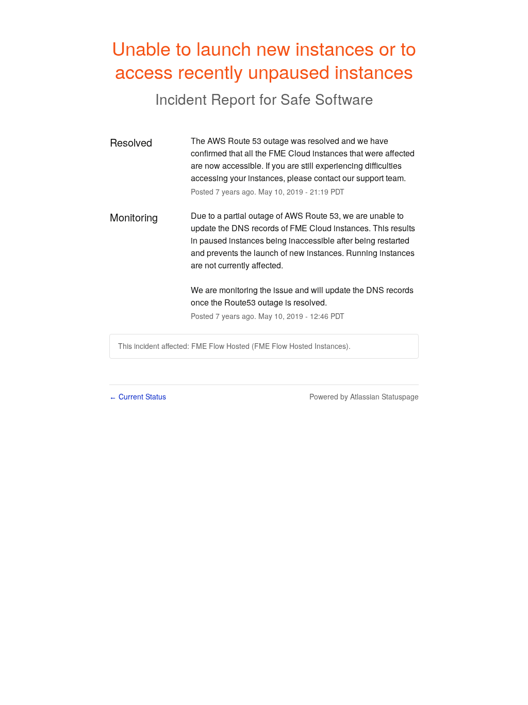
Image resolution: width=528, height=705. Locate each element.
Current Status (137, 396)
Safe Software (326, 98)
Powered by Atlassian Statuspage (364, 396)
